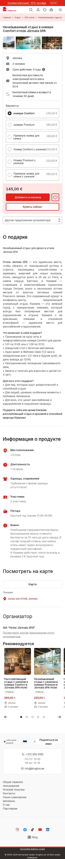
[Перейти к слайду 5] (44, 717)
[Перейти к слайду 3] (32, 717)
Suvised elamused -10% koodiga (26, 3)
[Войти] (38, 10)
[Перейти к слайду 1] (21, 717)
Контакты (9, 793)
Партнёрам (10, 808)
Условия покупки (13, 789)
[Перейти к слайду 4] (38, 717)
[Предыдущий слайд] (6, 717)
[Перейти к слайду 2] (27, 717)
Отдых (18, 17)
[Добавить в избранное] (55, 197)
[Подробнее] (43, 69)
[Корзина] (51, 10)
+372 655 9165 (34, 754)
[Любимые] (44, 10)
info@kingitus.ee (34, 768)
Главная (7, 17)
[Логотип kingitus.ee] (11, 10)
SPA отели (29, 17)
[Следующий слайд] (59, 717)
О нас (6, 804)
